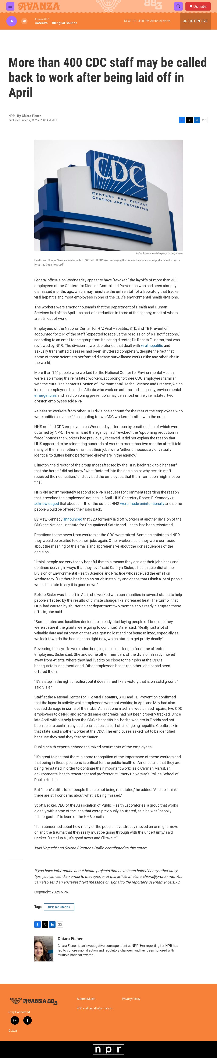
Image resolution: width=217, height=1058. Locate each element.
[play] (11, 21)
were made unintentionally (142, 503)
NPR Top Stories (59, 907)
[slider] (31, 21)
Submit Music (86, 999)
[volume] (24, 21)
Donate (199, 6)
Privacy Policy (131, 999)
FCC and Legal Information (94, 1008)
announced (72, 519)
